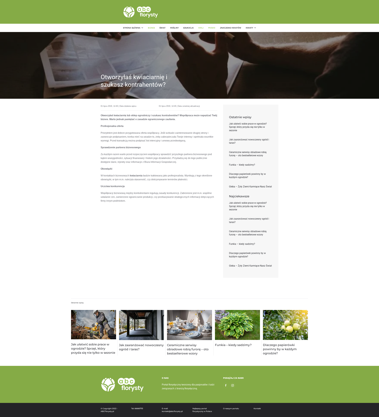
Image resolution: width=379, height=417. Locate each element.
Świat (162, 28)
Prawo (211, 28)
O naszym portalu (231, 408)
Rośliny (174, 28)
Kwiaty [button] (249, 28)
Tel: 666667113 (137, 408)
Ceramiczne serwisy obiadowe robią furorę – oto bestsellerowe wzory (188, 349)
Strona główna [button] (131, 28)
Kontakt (257, 408)
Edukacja (188, 28)
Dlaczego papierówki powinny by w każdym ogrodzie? (280, 349)
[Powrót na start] (141, 12)
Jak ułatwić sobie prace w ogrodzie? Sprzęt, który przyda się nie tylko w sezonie (93, 348)
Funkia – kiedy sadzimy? (233, 345)
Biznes (151, 28)
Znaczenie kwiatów (230, 28)
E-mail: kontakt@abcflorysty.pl (172, 410)
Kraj (201, 28)
